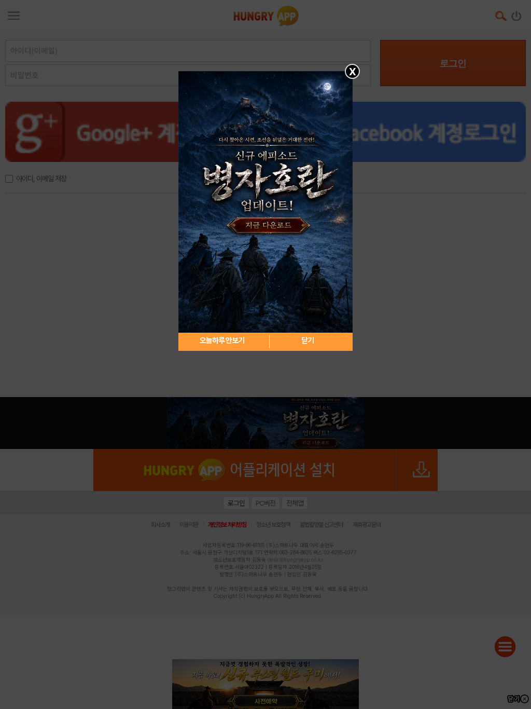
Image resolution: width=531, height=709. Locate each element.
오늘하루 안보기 (222, 340)
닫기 (307, 340)
